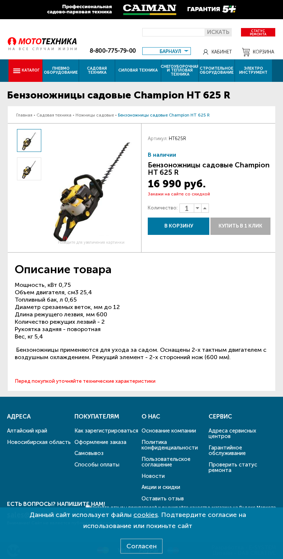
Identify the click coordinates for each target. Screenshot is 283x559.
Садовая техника (97, 70)
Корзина (263, 52)
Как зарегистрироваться (106, 430)
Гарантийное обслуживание (227, 450)
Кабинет (222, 52)
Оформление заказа (100, 442)
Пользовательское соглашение (166, 462)
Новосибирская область (39, 442)
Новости (153, 476)
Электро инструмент (253, 70)
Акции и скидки (161, 487)
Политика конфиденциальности (170, 445)
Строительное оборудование (217, 70)
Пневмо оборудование (61, 70)
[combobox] (166, 50)
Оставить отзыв (163, 498)
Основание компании (169, 430)
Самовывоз (89, 453)
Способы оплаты (96, 464)
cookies (145, 515)
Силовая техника (138, 70)
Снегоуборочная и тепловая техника (179, 70)
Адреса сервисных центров (232, 433)
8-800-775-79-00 (113, 50)
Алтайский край (27, 430)
